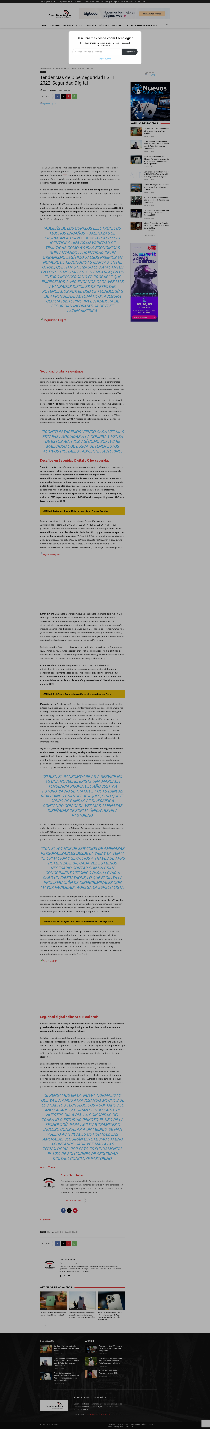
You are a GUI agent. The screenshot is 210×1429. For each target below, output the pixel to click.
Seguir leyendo (105, 59)
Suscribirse (130, 51)
